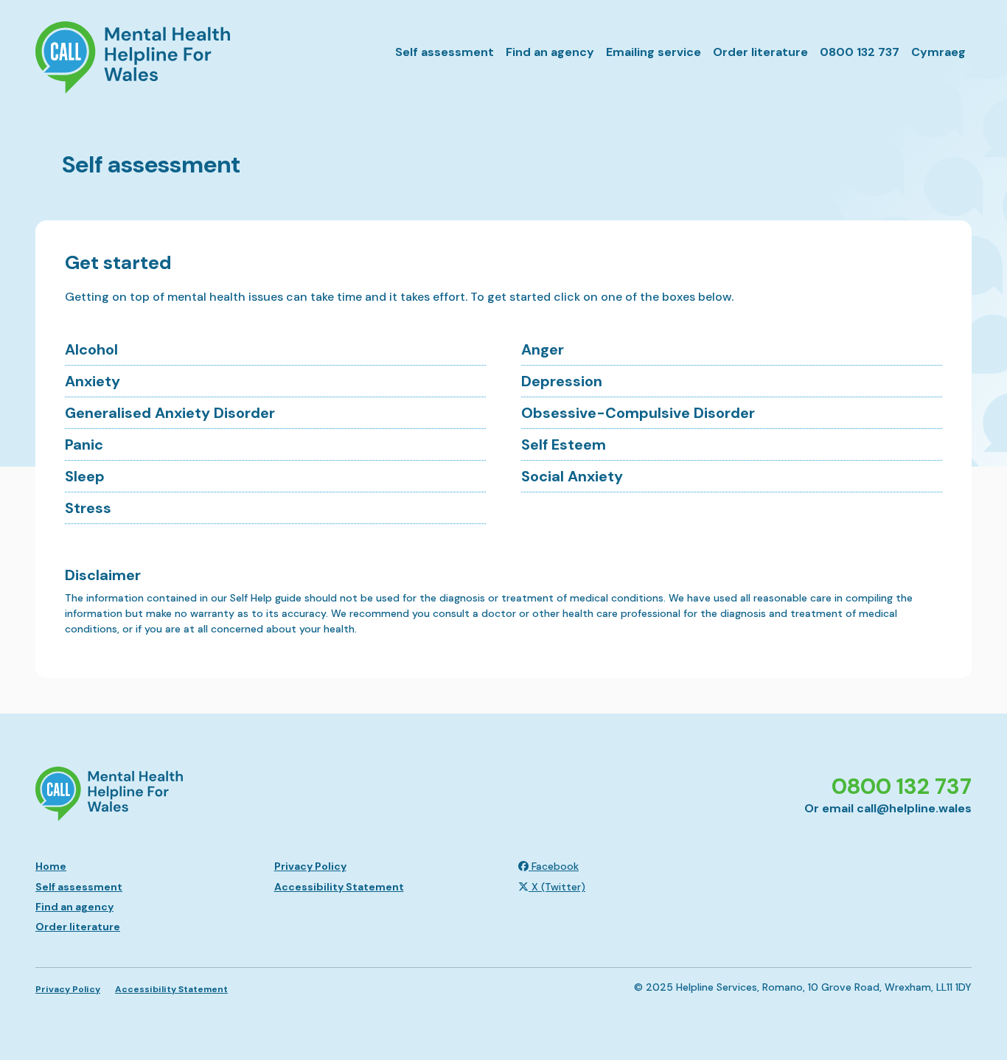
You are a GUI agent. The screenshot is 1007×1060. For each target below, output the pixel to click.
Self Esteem (563, 444)
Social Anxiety (572, 476)
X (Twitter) (557, 886)
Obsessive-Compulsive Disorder (638, 412)
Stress (88, 507)
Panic (84, 444)
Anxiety (92, 381)
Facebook (554, 866)
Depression (561, 381)
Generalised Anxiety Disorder (170, 412)
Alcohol (91, 349)
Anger (542, 349)
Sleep (85, 476)
